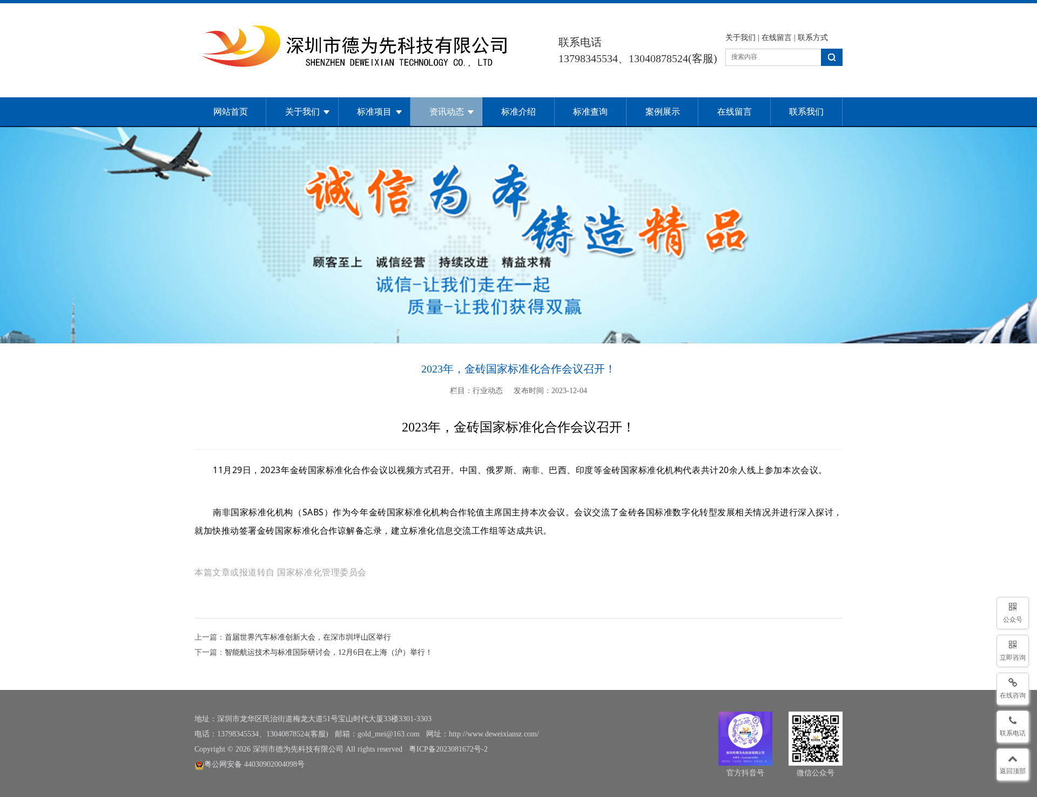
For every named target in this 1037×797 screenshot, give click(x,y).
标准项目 (374, 111)
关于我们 (740, 38)
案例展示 (662, 111)
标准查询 (590, 111)
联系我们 (806, 111)
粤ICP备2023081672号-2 (448, 749)
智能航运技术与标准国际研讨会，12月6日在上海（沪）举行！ (329, 652)
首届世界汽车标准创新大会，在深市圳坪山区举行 (308, 637)
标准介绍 (518, 111)
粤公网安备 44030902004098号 (254, 764)
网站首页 (230, 111)
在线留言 (777, 38)
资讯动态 (446, 111)
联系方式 (813, 38)
